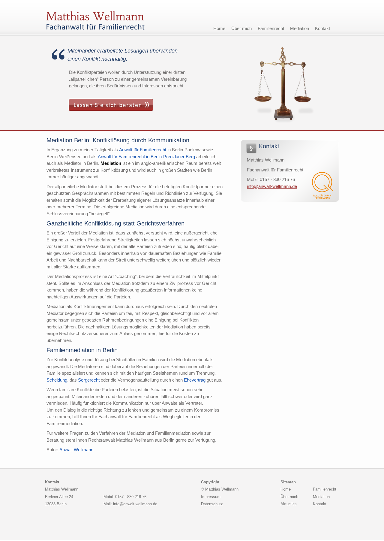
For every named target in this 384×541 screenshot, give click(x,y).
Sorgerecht (89, 379)
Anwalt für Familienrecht (142, 149)
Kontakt (322, 28)
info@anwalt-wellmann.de (272, 186)
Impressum (210, 496)
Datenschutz (212, 504)
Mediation (299, 28)
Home (219, 28)
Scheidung (56, 379)
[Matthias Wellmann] (96, 17)
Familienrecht (271, 28)
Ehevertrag (195, 379)
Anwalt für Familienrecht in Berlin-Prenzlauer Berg (146, 156)
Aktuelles (288, 504)
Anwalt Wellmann (76, 449)
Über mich (241, 28)
